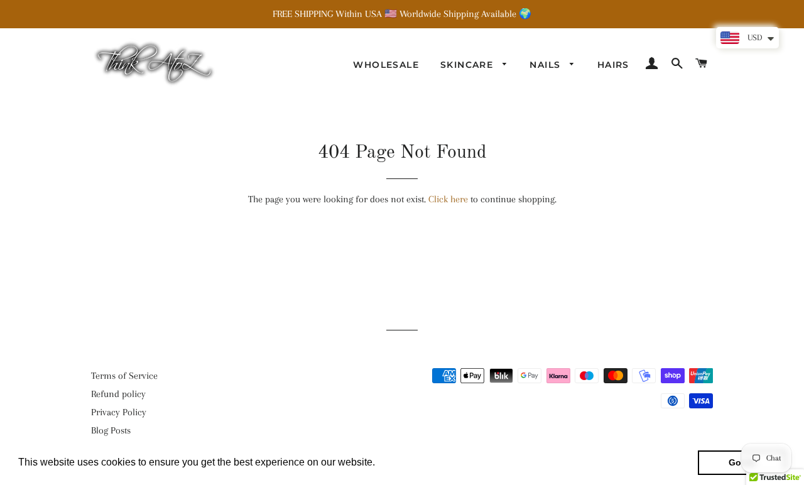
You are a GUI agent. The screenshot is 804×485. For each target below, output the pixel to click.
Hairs (613, 64)
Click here (448, 199)
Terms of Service (124, 375)
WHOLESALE (386, 64)
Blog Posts (111, 430)
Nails (546, 64)
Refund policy (118, 394)
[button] (379, 464)
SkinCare (468, 64)
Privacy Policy (118, 412)
